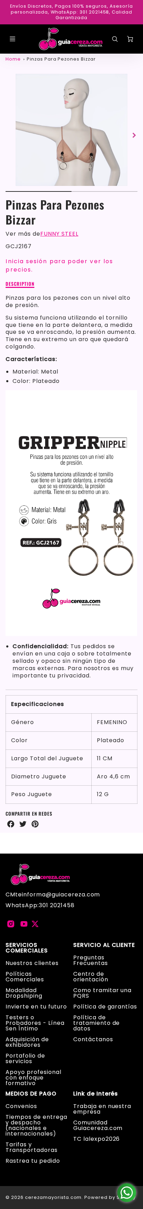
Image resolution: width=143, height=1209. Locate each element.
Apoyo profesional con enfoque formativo (33, 1077)
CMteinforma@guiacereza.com (53, 894)
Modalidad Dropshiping (24, 993)
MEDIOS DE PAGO (31, 1094)
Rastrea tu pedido (33, 1161)
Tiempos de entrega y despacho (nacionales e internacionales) (36, 1125)
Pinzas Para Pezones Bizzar (61, 59)
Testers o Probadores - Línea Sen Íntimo (35, 1023)
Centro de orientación (90, 976)
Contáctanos (93, 1039)
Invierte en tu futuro (36, 1007)
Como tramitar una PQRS (102, 993)
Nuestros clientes (32, 963)
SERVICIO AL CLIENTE (104, 945)
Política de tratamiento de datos (96, 1023)
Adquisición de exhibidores (27, 1042)
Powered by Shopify (109, 1197)
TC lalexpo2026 (96, 1139)
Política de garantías (105, 1007)
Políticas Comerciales (25, 976)
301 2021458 (57, 905)
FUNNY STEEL (59, 234)
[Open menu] (12, 39)
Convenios (21, 1106)
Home (13, 59)
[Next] (134, 135)
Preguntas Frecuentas (90, 960)
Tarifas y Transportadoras (31, 1147)
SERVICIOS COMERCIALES (27, 947)
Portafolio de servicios (25, 1058)
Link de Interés (95, 1094)
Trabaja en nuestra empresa (102, 1109)
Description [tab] (20, 284)
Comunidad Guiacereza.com (98, 1125)
